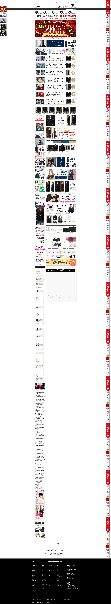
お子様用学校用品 (52, 9)
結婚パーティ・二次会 (39, 283)
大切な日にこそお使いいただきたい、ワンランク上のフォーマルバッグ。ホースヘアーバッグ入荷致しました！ (61, 232)
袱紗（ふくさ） (38, 312)
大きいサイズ (42, 271)
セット (72, 242)
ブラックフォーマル (38, 9)
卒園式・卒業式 (39, 279)
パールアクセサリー (38, 313)
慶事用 (65, 242)
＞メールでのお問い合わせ (38, 264)
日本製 (55, 242)
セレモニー (46, 9)
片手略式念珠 (49, 248)
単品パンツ (37, 300)
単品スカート (37, 299)
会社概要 (56, 2)
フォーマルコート (38, 363)
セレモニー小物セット (39, 380)
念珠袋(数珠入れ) (56, 248)
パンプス (37, 315)
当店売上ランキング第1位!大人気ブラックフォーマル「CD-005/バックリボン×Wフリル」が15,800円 (61, 138)
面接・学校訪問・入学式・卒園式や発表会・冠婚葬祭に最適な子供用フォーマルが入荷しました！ (60, 223)
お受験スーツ (37, 271)
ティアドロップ (52, 242)
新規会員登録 (74, 2)
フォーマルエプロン (38, 316)
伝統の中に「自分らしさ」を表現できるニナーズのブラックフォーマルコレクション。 (61, 192)
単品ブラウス (37, 298)
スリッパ (37, 375)
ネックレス (64, 248)
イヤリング (70, 248)
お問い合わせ (65, 2)
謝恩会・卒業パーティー (40, 284)
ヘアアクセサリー (38, 314)
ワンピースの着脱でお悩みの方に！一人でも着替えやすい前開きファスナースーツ (61, 202)
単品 (70, 242)
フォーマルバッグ (38, 337)
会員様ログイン (70, 2)
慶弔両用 (68, 242)
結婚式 (39, 271)
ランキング (57, 9)
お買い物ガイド (60, 2)
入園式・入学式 (39, 278)
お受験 (43, 9)
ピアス (67, 248)
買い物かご (61, 9)
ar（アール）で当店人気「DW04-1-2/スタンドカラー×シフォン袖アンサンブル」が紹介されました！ (61, 213)
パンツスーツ (37, 296)
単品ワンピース (38, 301)
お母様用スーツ (38, 330)
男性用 (53, 248)
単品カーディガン (38, 297)
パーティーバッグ (38, 368)
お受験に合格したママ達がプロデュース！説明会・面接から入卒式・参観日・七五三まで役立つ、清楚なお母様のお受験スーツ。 (61, 167)
